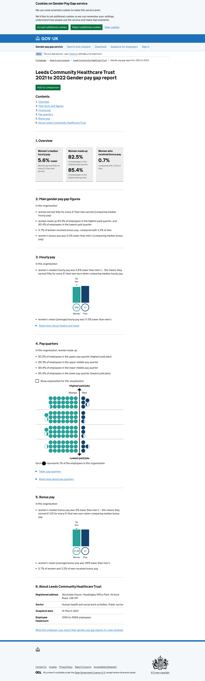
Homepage (41, 60)
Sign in (145, 46)
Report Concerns (83, 667)
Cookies (53, 667)
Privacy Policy (65, 667)
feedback (73, 54)
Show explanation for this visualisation (62, 381)
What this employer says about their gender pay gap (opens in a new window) (79, 630)
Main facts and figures (51, 106)
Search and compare (79, 46)
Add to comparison (49, 87)
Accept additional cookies (52, 27)
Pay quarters (45, 114)
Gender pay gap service (49, 46)
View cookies (112, 27)
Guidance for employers (124, 46)
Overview (43, 101)
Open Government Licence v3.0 (90, 672)
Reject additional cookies (86, 27)
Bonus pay (44, 118)
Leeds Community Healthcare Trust (90, 60)
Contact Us (41, 667)
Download (100, 46)
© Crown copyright (160, 672)
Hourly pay (44, 110)
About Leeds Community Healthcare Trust (62, 122)
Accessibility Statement (105, 667)
